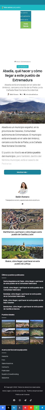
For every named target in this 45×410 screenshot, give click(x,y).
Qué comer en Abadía (8, 151)
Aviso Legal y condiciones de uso (14, 391)
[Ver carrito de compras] (23, 8)
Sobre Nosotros (7, 363)
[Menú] (42, 17)
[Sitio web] (22, 204)
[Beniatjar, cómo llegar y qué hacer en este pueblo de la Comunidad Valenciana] (36, 323)
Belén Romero (14, 94)
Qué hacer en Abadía (8, 147)
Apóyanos (5, 378)
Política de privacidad (35, 391)
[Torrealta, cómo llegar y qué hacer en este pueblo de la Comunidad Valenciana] (8, 340)
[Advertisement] (22, 36)
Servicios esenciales (8, 160)
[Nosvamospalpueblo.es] (11, 7)
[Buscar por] (38, 17)
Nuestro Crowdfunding (10, 374)
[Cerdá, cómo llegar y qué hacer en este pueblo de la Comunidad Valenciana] (22, 323)
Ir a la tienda (25, 25)
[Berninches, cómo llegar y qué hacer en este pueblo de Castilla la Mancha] (8, 332)
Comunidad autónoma (9, 127)
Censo (3, 135)
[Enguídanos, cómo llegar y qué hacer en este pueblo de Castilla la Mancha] (22, 332)
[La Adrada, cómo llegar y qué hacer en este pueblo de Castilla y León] (36, 340)
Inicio (18, 62)
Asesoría (5, 356)
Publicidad (5, 370)
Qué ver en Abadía (7, 143)
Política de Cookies (22, 394)
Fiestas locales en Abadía (10, 139)
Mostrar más (22, 172)
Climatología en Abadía (9, 156)
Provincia (4, 131)
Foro (3, 360)
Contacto (5, 367)
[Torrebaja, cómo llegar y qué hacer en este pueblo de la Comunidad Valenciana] (22, 340)
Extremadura (26, 62)
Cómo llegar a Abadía (8, 164)
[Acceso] (34, 17)
